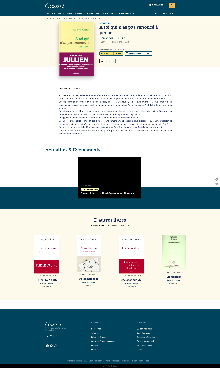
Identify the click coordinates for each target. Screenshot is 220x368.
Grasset (57, 18)
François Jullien (112, 38)
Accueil (49, 18)
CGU (85, 361)
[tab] (47, 13)
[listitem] (47, 346)
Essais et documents (69, 18)
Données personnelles (121, 361)
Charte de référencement (99, 361)
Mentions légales (74, 361)
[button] (156, 5)
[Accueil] (55, 5)
